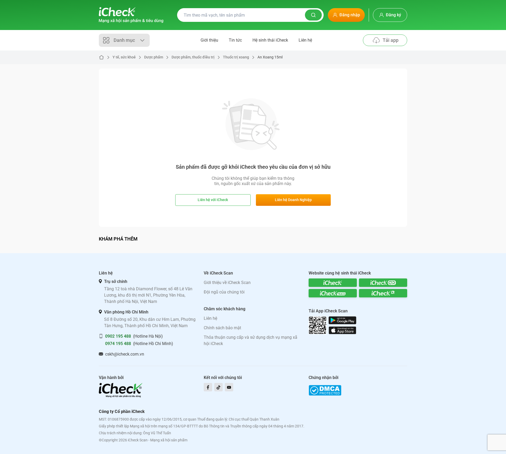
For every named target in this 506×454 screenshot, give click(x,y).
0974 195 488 (118, 343)
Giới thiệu (209, 40)
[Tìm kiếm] (313, 15)
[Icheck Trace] (333, 293)
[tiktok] (218, 387)
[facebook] (208, 387)
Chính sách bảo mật (222, 327)
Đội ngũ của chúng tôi (224, 292)
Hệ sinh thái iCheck (270, 40)
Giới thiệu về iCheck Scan (227, 282)
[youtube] (229, 387)
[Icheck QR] (383, 282)
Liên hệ (305, 40)
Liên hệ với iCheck (213, 200)
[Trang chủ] (131, 15)
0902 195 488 (118, 336)
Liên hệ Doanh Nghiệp (293, 200)
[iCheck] (333, 282)
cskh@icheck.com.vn (124, 354)
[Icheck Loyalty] (383, 293)
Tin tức (235, 40)
